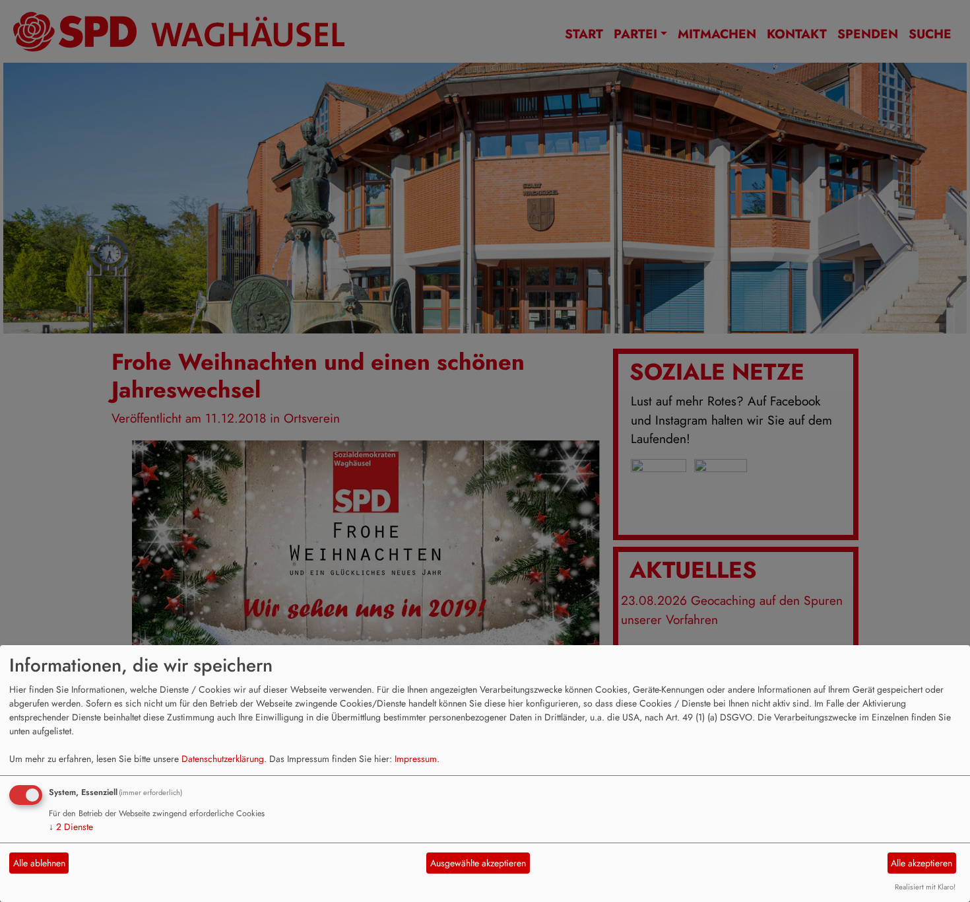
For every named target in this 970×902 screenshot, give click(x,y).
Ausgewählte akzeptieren (478, 863)
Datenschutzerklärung (222, 758)
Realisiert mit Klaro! (925, 887)
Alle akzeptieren (921, 863)
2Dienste (71, 826)
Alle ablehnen (39, 863)
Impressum (416, 758)
